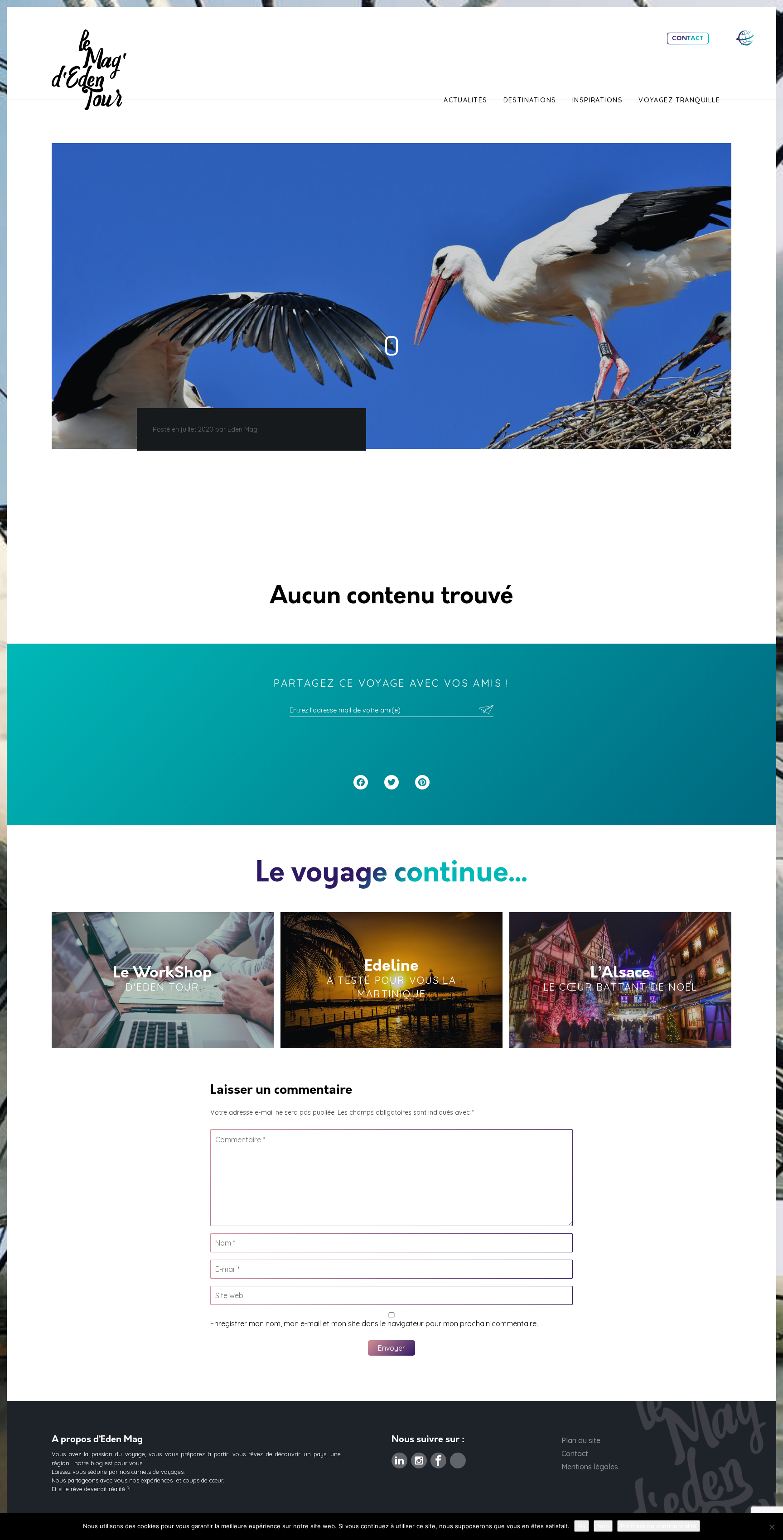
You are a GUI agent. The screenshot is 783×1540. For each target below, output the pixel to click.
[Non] (771, 1526)
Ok (581, 1526)
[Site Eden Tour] (745, 37)
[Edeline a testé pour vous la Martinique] (391, 980)
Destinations (529, 100)
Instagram (419, 1458)
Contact (688, 38)
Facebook (438, 1458)
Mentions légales (589, 1466)
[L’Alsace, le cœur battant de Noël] (620, 980)
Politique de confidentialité (658, 1526)
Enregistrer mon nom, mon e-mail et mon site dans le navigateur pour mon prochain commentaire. (374, 1323)
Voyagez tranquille (679, 100)
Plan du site (580, 1440)
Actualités (465, 100)
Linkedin (399, 1458)
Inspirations (597, 100)
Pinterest (458, 1458)
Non (603, 1526)
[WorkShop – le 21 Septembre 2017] (163, 980)
